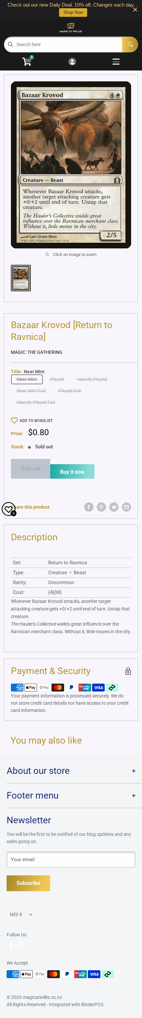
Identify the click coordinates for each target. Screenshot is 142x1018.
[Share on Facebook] (88, 507)
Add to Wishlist (36, 420)
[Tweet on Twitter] (114, 507)
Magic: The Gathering (36, 352)
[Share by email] (126, 507)
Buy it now (72, 472)
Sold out (30, 469)
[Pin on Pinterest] (101, 507)
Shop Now (73, 12)
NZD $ (16, 914)
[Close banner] (135, 9)
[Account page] (72, 62)
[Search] (130, 44)
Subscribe (28, 883)
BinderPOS (92, 1004)
